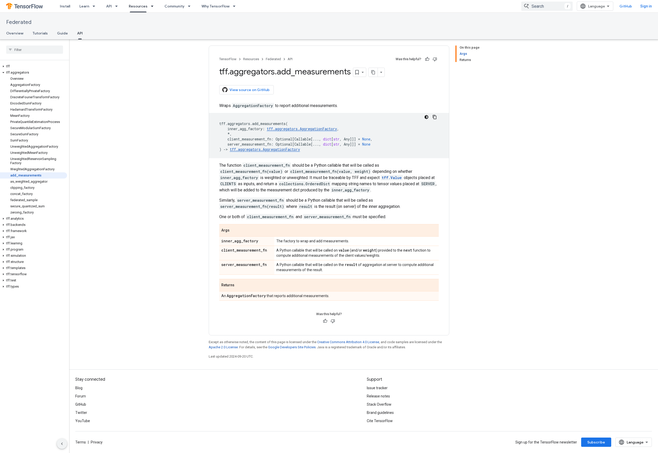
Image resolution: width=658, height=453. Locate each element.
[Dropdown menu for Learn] (95, 6)
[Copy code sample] (435, 117)
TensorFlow (227, 59)
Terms (80, 442)
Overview (14, 33)
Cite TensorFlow (380, 421)
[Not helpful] (435, 59)
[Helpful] (427, 59)
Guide (62, 33)
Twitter (81, 413)
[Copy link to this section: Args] (235, 231)
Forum (80, 396)
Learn (84, 6)
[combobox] (547, 6)
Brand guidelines (380, 413)
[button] (33, 66)
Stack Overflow (379, 404)
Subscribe (596, 442)
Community (174, 6)
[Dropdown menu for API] (118, 6)
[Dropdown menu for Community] (191, 6)
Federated (18, 22)
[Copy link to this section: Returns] (239, 285)
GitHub (625, 6)
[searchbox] (34, 50)
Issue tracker (377, 388)
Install (65, 6)
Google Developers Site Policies (292, 347)
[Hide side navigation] (62, 444)
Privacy (97, 442)
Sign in (646, 6)
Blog (79, 388)
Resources (138, 6)
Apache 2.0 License (223, 347)
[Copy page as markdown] (373, 72)
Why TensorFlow (216, 6)
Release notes (378, 396)
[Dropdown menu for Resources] (154, 6)
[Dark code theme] (426, 117)
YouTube (82, 421)
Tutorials (40, 33)
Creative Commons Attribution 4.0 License (348, 342)
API (109, 6)
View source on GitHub (250, 89)
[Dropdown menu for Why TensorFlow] (236, 6)
